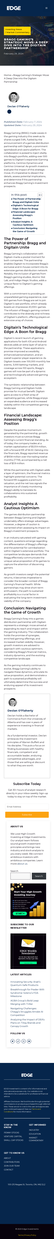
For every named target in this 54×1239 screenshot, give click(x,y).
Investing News (13, 29)
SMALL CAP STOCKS (13, 1140)
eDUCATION (35, 1134)
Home (7, 75)
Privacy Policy (30, 1235)
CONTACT (8, 1170)
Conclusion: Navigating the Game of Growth (25, 230)
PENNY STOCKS (11, 1132)
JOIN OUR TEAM (12, 1166)
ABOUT (7, 1158)
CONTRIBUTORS (12, 1162)
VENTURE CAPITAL (13, 1136)
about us (22, 863)
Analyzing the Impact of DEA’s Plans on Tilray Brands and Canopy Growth (27, 1023)
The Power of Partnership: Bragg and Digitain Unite (27, 200)
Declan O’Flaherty (18, 106)
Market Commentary (18, 32)
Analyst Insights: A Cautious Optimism (23, 223)
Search (14, 871)
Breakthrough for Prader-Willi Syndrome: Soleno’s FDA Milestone (27, 992)
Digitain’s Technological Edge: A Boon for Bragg (26, 207)
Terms (20, 1235)
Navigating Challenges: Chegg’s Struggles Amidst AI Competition (26, 1011)
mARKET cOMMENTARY (36, 1139)
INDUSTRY (34, 1130)
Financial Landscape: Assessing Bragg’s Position (24, 215)
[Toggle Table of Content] (39, 195)
